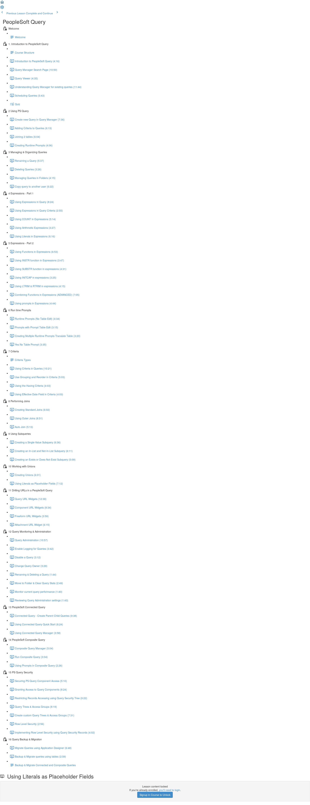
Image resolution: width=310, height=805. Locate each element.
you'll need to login (169, 790)
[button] (2, 3)
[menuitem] (2, 8)
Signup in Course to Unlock (155, 795)
